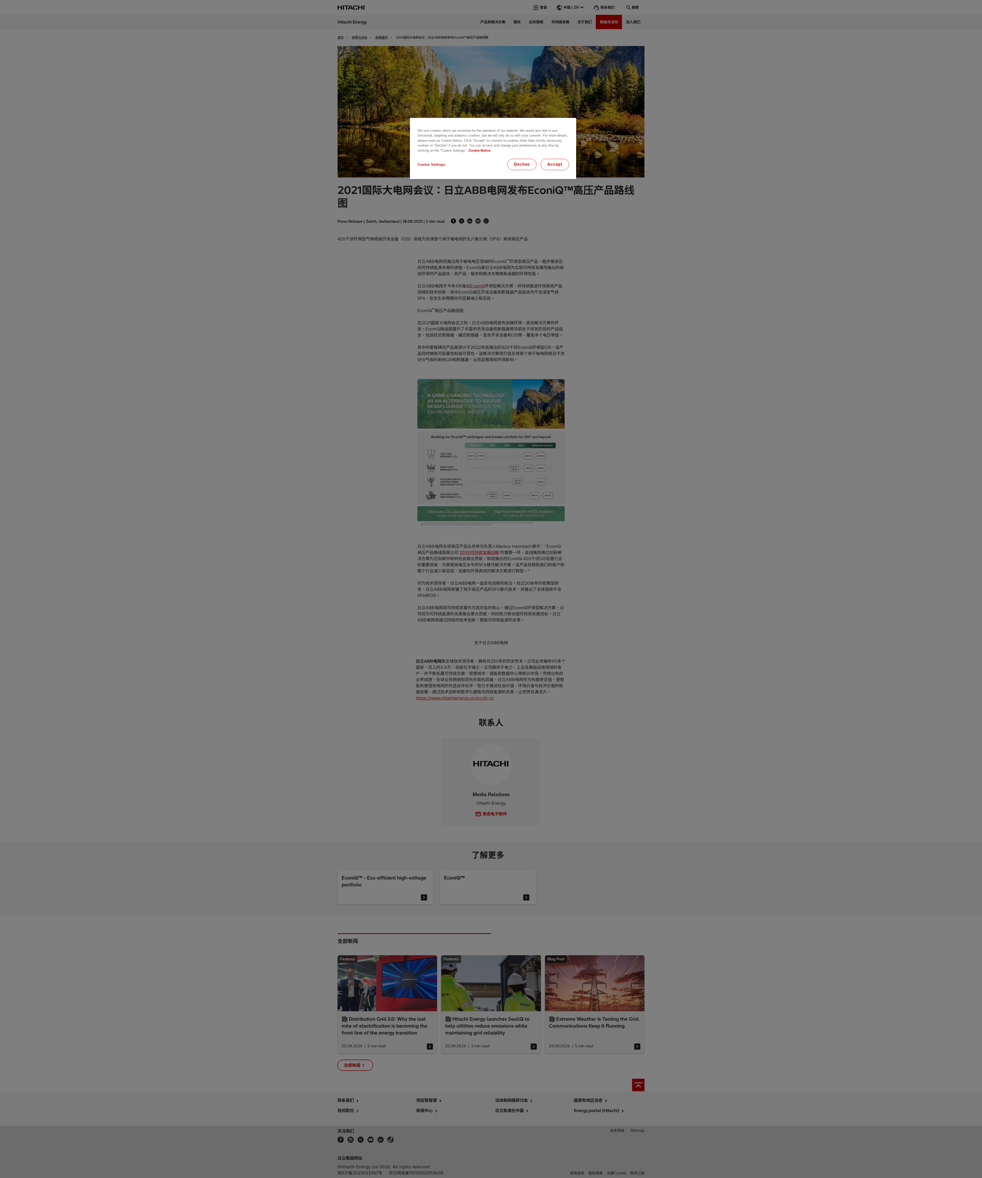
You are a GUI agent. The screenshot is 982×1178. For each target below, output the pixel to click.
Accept (554, 164)
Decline (522, 164)
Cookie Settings (431, 164)
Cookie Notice (479, 150)
